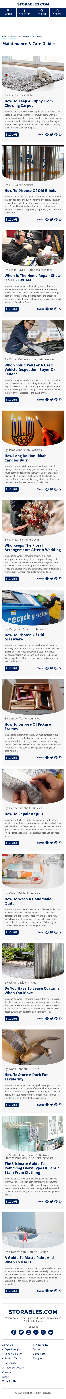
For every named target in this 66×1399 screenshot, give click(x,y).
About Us (7, 1344)
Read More (11, 134)
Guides (13, 37)
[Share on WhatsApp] (60, 134)
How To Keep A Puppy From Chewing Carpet (29, 103)
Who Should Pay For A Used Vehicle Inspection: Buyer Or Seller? (30, 369)
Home (4, 37)
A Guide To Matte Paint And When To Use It (29, 1260)
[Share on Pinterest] (55, 134)
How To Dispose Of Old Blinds (30, 191)
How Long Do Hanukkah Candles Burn (26, 458)
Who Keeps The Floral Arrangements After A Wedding (33, 547)
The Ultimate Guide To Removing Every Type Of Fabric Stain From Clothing (32, 1168)
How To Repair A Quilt (24, 814)
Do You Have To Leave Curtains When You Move (32, 990)
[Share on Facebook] (47, 134)
